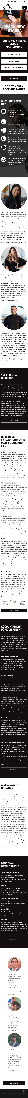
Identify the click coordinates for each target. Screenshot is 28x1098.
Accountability (14, 55)
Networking (14, 61)
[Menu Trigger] (24, 8)
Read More (14, 1083)
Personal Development (14, 67)
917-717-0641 (12, 1)
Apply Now (14, 420)
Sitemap (17, 1096)
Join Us (14, 78)
